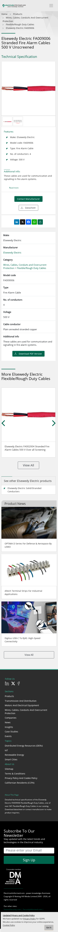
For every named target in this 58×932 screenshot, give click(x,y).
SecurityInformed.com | (33, 909)
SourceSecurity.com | (13, 909)
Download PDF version (30, 353)
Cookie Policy (9, 925)
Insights (9, 727)
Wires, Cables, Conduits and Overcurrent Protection (26, 711)
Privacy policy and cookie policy (21, 778)
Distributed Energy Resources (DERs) (24, 745)
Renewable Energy (14, 754)
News (8, 722)
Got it (48, 927)
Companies (10, 717)
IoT (6, 750)
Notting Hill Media (22, 896)
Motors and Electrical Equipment (22, 705)
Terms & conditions (15, 773)
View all (28, 465)
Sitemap (9, 768)
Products (9, 696)
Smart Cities (11, 759)
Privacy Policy (29, 918)
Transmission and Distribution (21, 700)
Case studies (11, 731)
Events (8, 736)
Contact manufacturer (28, 198)
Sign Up (29, 860)
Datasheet (30, 207)
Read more (14, 187)
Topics (8, 740)
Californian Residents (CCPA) (19, 782)
